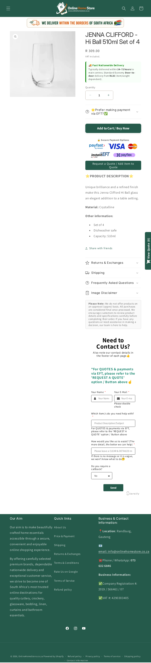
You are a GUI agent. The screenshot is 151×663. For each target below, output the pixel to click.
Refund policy (63, 589)
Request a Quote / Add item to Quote (113, 165)
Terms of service (112, 656)
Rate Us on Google (66, 571)
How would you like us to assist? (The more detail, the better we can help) (113, 443)
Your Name (98, 392)
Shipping (59, 545)
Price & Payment (64, 536)
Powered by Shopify (53, 656)
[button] (8, 8)
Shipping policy (132, 656)
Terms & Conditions (66, 563)
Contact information (77, 660)
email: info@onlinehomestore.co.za (124, 551)
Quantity (90, 87)
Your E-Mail (121, 392)
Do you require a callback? (100, 468)
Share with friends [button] (100, 248)
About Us (60, 527)
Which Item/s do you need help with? (112, 415)
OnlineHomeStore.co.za (30, 656)
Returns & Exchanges (67, 554)
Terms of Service (64, 580)
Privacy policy (93, 656)
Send (113, 487)
